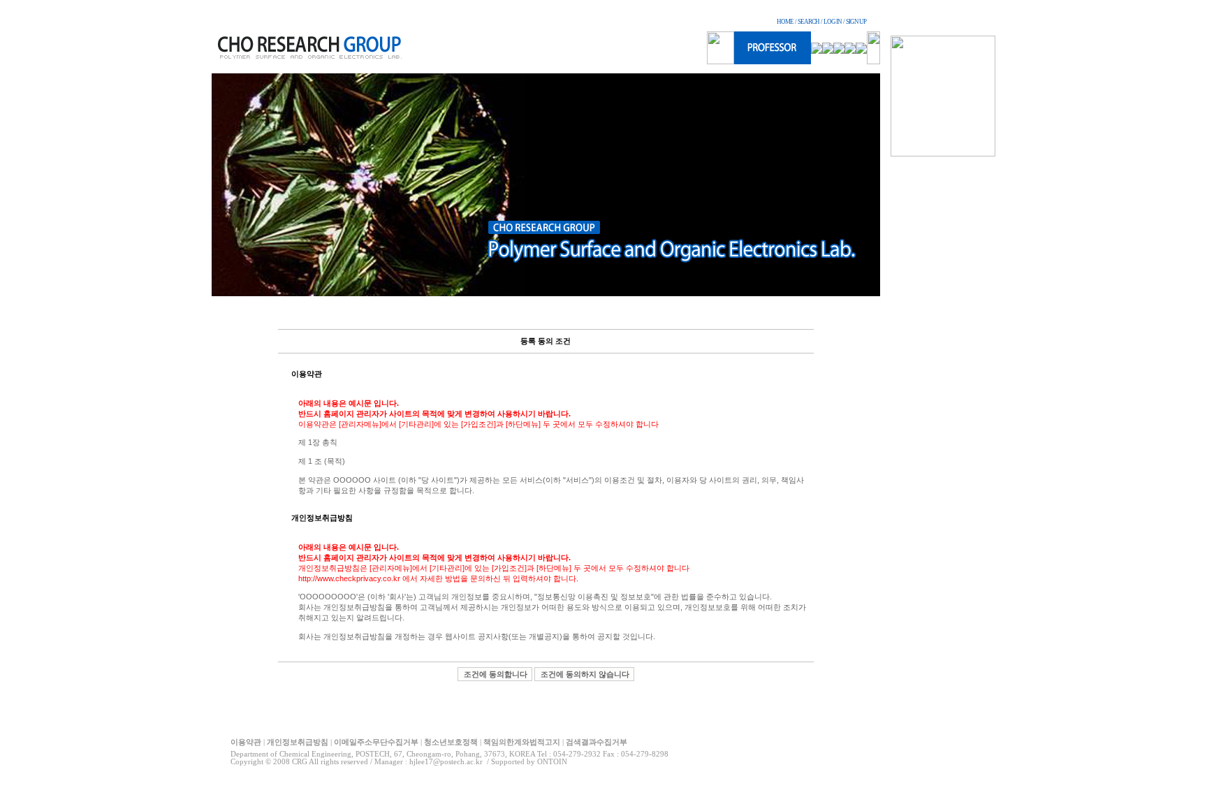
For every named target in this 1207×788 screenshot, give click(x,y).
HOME (785, 21)
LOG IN (833, 21)
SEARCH (808, 21)
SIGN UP (856, 21)
